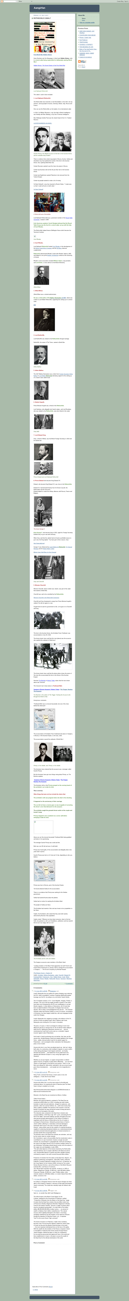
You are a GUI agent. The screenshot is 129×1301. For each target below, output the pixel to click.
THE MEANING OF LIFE (86, 47)
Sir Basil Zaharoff (38, 189)
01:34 (45, 983)
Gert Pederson (83, 40)
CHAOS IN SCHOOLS (86, 57)
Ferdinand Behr (38, 977)
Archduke (40, 975)
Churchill (61, 975)
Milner (67, 977)
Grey (51, 977)
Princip (42, 978)
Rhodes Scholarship (52, 255)
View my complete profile (87, 22)
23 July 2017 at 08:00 (41, 1190)
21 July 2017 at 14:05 (41, 1080)
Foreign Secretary (64, 374)
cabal (56, 975)
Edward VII (67, 975)
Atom (50, 1286)
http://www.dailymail (39, 543)
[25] (35, 305)
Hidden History (57, 977)
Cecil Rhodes (56, 246)
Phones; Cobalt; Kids (85, 37)
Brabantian (53, 991)
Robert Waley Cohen (48, 548)
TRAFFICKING (84, 42)
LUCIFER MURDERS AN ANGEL (43, 123)
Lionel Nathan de (57, 547)
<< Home (35, 1289)
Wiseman (69, 978)
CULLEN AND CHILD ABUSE (88, 35)
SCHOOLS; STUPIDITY (86, 44)
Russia (58, 978)
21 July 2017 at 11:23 (41, 1072)
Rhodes (46, 978)
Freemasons (46, 977)
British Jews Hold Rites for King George (45, 552)
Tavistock (63, 978)
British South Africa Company (44, 248)
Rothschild (52, 978)
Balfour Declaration (49, 975)
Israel (63, 977)
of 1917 (58, 298)
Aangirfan (39, 7)
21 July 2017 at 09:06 (41, 991)
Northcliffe (36, 978)
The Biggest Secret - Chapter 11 (43, 973)
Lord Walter (45, 376)
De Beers (59, 248)
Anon (83, 20)
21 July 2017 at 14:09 (41, 1179)
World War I (37, 980)
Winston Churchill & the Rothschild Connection (46, 597)
